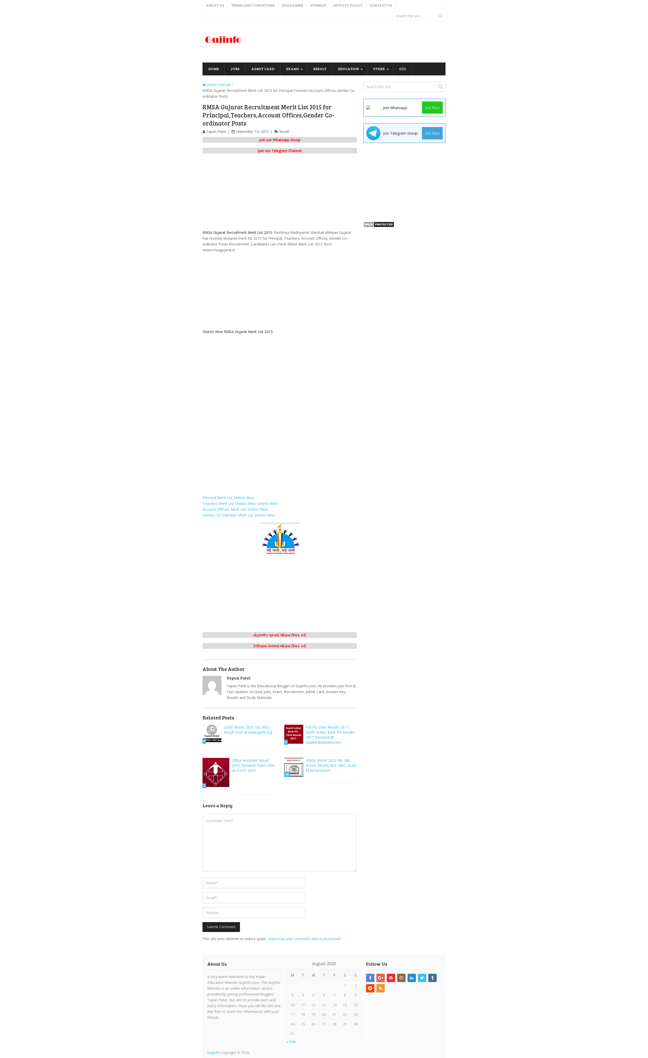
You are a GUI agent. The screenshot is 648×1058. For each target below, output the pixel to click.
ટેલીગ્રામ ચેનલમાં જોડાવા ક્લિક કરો (279, 646)
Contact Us (381, 5)
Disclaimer (292, 5)
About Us (215, 5)
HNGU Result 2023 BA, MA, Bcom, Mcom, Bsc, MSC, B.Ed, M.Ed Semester (331, 765)
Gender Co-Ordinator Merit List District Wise (239, 515)
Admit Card (262, 68)
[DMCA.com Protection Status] (378, 226)
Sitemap (318, 5)
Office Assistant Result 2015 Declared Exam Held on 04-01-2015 (253, 765)
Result (319, 68)
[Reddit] (370, 988)
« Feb (291, 1041)
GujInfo (213, 1052)
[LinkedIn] (412, 978)
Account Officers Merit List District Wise (236, 509)
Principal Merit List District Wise (228, 497)
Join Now (432, 107)
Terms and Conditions (253, 5)
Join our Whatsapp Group (279, 139)
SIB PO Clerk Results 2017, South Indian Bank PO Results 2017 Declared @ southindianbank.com (330, 735)
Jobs (235, 68)
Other (379, 68)
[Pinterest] (391, 978)
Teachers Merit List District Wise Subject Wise (240, 503)
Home (213, 68)
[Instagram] (401, 978)
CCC (402, 68)
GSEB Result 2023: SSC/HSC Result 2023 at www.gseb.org (248, 730)
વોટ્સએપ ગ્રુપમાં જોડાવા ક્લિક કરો (279, 635)
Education (348, 68)
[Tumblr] (432, 978)
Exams (292, 68)
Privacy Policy (348, 5)
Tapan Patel (216, 131)
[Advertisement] (353, 42)
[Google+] (380, 978)
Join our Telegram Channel (279, 150)
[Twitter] (422, 978)
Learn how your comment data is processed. (304, 938)
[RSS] (380, 988)
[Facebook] (370, 978)
